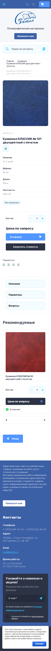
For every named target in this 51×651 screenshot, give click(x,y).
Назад (15, 438)
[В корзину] (41, 401)
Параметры (15, 294)
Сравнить (5, 148)
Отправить (41, 598)
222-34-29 (35, 529)
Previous (14, 420)
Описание (14, 283)
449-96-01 (13, 529)
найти (7, 49)
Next (37, 420)
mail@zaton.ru (10, 552)
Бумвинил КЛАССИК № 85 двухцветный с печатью (19, 377)
